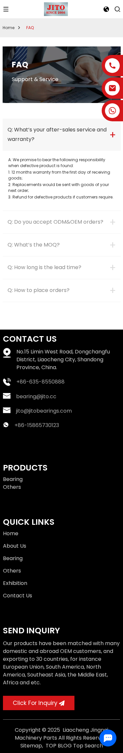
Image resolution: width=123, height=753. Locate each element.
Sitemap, (32, 745)
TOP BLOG (58, 745)
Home (8, 27)
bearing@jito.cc (36, 396)
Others (12, 487)
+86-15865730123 (36, 425)
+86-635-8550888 (40, 381)
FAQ (30, 27)
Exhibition (15, 583)
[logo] (56, 8)
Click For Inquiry (35, 703)
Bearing (13, 479)
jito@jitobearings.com (44, 411)
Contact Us (17, 595)
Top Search (88, 745)
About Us (14, 546)
